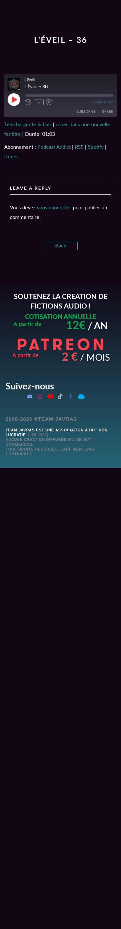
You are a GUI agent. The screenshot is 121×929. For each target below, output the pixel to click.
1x (39, 102)
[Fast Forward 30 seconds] (49, 102)
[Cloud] (80, 396)
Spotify (96, 147)
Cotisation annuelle (60, 317)
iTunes (11, 156)
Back (60, 246)
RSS (79, 147)
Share (107, 111)
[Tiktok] (60, 396)
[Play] (14, 99)
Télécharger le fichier (27, 124)
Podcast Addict (54, 147)
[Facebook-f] (70, 396)
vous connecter (54, 207)
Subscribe (86, 111)
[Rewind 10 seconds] (28, 102)
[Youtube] (50, 396)
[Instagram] (40, 396)
